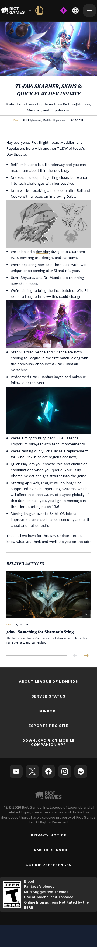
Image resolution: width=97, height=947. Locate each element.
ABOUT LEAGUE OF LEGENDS (48, 681)
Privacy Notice (48, 835)
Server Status (48, 696)
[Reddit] (81, 771)
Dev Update (16, 154)
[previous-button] (75, 656)
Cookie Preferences (49, 865)
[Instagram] (64, 771)
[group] (48, 609)
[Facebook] (48, 771)
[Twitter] (32, 771)
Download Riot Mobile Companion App (48, 742)
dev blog (61, 170)
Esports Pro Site (48, 725)
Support (48, 711)
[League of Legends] (39, 10)
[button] (15, 120)
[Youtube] (16, 771)
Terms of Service (48, 850)
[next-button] (86, 656)
